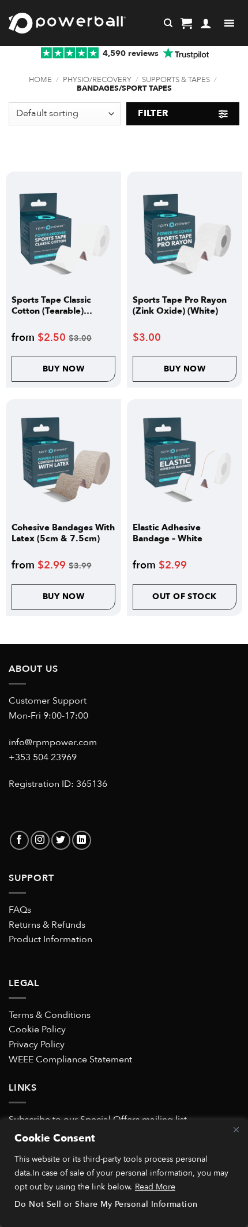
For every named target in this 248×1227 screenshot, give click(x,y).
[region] (124, 1173)
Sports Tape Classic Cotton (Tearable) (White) (51, 306)
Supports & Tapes (176, 80)
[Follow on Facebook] (19, 840)
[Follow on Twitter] (60, 840)
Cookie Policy (37, 1029)
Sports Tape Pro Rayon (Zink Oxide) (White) (180, 306)
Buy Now (63, 368)
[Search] (168, 23)
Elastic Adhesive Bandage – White (167, 533)
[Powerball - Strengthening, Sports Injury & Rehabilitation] (67, 23)
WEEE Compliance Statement (70, 1059)
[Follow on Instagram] (40, 840)
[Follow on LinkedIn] (81, 840)
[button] (186, 23)
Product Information (50, 939)
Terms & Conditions (50, 1015)
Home (40, 80)
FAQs (20, 909)
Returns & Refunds (47, 925)
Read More (155, 1186)
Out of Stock (184, 596)
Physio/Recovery (97, 80)
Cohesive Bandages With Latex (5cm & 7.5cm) (63, 533)
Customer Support (48, 700)
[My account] (206, 23)
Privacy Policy (37, 1044)
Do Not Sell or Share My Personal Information (105, 1204)
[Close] (236, 1129)
